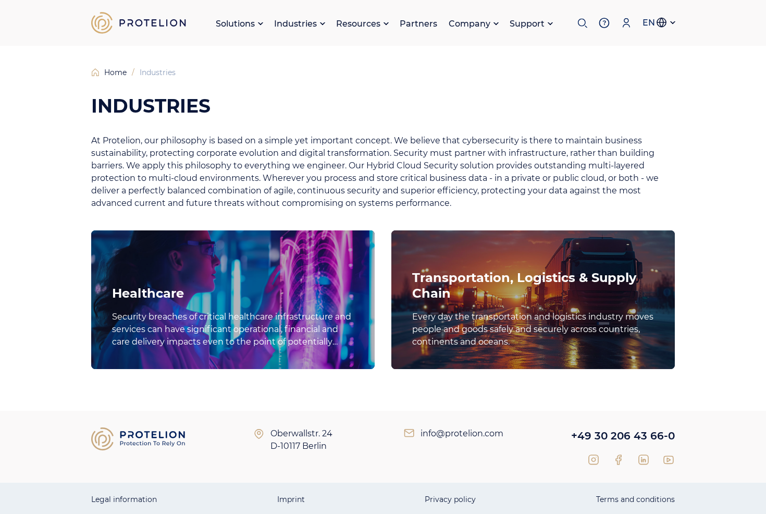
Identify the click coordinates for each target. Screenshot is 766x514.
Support (527, 24)
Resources (358, 24)
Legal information (124, 499)
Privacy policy (450, 499)
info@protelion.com (462, 433)
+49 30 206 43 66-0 (623, 436)
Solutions (235, 24)
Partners (418, 24)
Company (469, 24)
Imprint (291, 499)
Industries (295, 24)
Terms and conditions (635, 499)
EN (649, 23)
